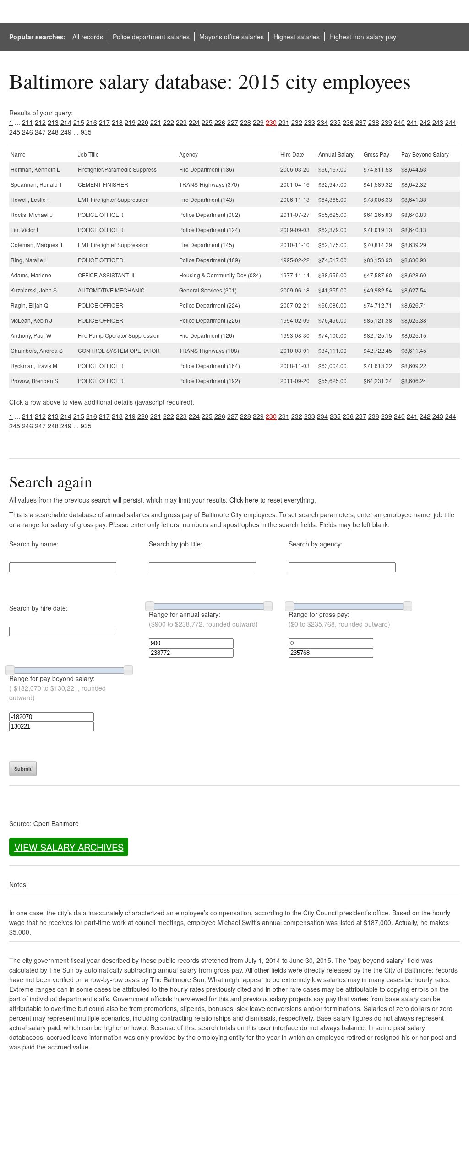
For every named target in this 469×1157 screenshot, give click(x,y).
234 (322, 122)
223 (181, 122)
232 (296, 122)
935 (86, 131)
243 (437, 122)
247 (40, 131)
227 (232, 122)
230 (271, 122)
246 (27, 131)
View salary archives (69, 847)
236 (348, 122)
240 (399, 122)
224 (194, 122)
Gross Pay (376, 154)
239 (386, 122)
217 (104, 122)
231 (283, 122)
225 (207, 122)
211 (27, 122)
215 (78, 122)
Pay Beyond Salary (425, 154)
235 (335, 122)
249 (65, 131)
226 (219, 122)
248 (53, 131)
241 (412, 122)
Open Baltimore (56, 823)
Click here (243, 499)
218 (117, 122)
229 (258, 122)
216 (91, 122)
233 (309, 122)
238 (373, 122)
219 (130, 122)
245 (14, 131)
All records (87, 36)
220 (142, 122)
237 (360, 122)
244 (450, 122)
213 (53, 122)
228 (245, 122)
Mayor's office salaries (231, 36)
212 (40, 122)
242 (425, 122)
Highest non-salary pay (362, 36)
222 (168, 122)
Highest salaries (296, 36)
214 (65, 122)
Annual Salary (336, 154)
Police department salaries (151, 36)
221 (155, 122)
